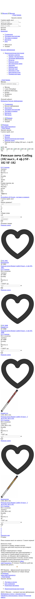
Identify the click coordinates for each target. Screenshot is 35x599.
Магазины (8, 115)
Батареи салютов (14, 55)
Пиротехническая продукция (14, 53)
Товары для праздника (16, 56)
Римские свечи (13, 62)
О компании (9, 34)
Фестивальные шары (15, 63)
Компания (4, 31)
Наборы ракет (13, 67)
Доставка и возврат (11, 38)
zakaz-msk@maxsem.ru (8, 126)
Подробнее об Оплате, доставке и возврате (15, 197)
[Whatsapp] (8, 118)
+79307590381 (16, 15)
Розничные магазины (12, 585)
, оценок (5, 167)
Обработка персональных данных (12, 595)
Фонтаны (12, 65)
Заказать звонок (16, 18)
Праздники (8, 108)
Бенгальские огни (14, 72)
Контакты (8, 39)
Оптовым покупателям (12, 36)
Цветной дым (13, 69)
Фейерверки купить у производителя (13, 594)
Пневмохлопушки (15, 74)
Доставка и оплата (11, 582)
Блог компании (10, 584)
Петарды (11, 60)
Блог (6, 41)
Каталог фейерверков (8, 50)
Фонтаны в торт (14, 70)
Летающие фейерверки (16, 58)
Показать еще (5, 535)
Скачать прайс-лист (7, 20)
